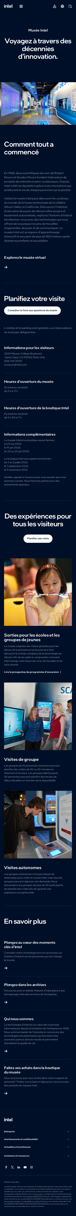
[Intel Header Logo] (8, 6)
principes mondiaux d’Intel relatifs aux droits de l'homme (27, 1201)
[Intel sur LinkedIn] (19, 1167)
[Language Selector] (62, 6)
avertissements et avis (33, 1196)
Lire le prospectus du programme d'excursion (31, 672)
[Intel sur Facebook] (6, 1167)
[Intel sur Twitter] (12, 1167)
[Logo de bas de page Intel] (8, 1119)
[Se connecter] (55, 6)
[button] (37, 1131)
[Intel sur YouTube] (25, 1167)
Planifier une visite (38, 538)
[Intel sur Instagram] (32, 1167)
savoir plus (39, 1194)
